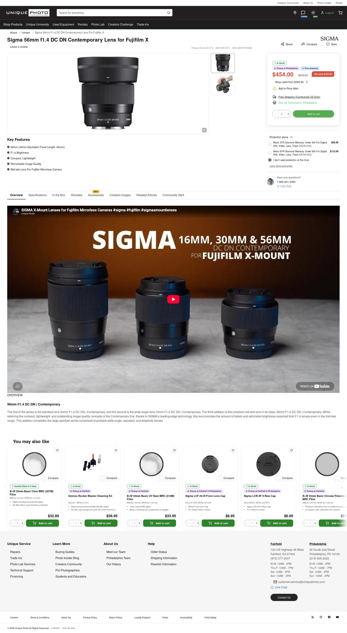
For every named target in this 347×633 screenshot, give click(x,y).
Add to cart (313, 114)
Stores (339, 3)
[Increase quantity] (288, 114)
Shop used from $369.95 (289, 82)
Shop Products (12, 24)
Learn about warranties (281, 165)
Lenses (26, 32)
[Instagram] (321, 617)
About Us (308, 3)
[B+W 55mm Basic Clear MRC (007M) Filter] (34, 464)
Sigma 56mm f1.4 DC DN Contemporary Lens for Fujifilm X (69, 32)
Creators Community (288, 3)
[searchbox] (114, 12)
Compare (312, 44)
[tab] (16, 195)
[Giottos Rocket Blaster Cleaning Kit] (93, 464)
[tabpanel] (173, 311)
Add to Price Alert (288, 88)
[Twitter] (312, 617)
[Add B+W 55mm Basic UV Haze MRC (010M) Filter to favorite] (174, 450)
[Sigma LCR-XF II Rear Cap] (268, 464)
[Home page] (27, 13)
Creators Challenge (120, 24)
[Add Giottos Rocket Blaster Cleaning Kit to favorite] (116, 450)
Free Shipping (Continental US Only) (299, 97)
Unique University (37, 24)
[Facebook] (329, 617)
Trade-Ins (143, 24)
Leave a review (18, 46)
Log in (330, 12)
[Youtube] (337, 617)
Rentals (83, 24)
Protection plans (279, 137)
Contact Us (284, 597)
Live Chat (285, 186)
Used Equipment (63, 24)
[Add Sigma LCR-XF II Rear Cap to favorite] (291, 450)
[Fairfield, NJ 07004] (295, 12)
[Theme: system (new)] (313, 12)
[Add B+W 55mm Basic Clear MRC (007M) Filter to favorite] (57, 450)
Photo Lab (97, 24)
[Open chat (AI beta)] (303, 12)
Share (289, 44)
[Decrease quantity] (275, 114)
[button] (340, 12)
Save (334, 44)
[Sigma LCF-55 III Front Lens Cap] (210, 464)
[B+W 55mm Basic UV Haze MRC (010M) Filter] (151, 464)
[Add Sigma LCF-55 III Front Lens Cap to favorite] (233, 450)
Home (13, 32)
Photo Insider (324, 3)
